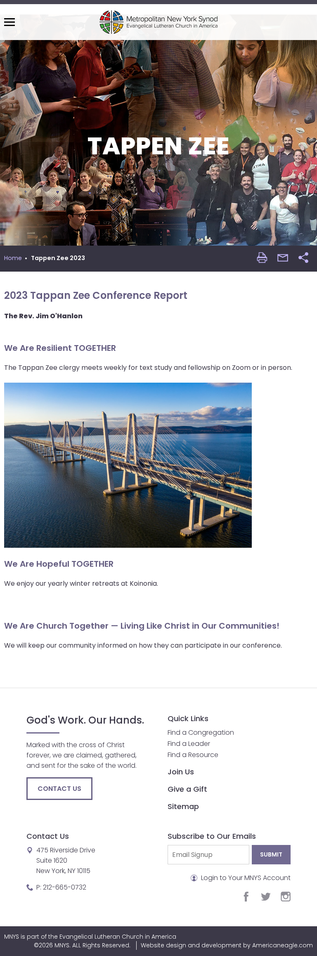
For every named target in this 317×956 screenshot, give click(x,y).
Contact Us (59, 788)
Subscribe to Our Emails (212, 836)
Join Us (181, 772)
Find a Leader (189, 743)
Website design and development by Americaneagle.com (227, 945)
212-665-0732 (64, 887)
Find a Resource (193, 755)
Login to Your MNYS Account (245, 878)
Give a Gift (187, 789)
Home (13, 258)
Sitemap (183, 806)
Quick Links (188, 718)
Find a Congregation (201, 732)
